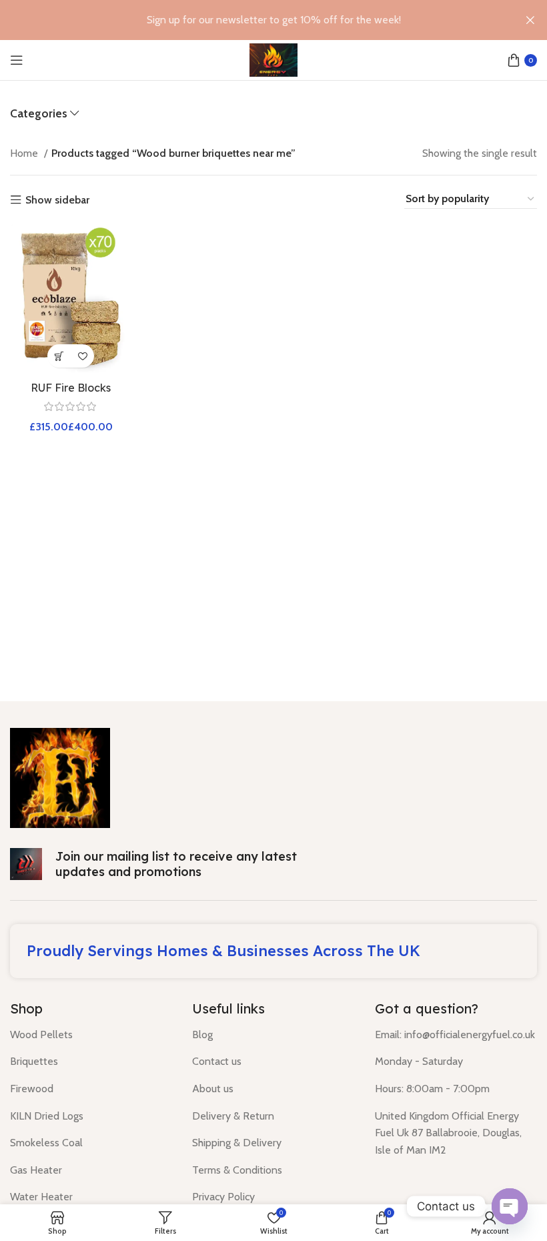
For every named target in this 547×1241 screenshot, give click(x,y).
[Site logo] (273, 59)
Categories (38, 113)
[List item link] (91, 1035)
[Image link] (60, 777)
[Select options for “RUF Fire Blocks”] (59, 356)
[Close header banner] (530, 20)
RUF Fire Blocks (71, 387)
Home (25, 153)
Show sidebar (57, 200)
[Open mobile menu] (16, 60)
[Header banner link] (253, 20)
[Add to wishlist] (82, 356)
